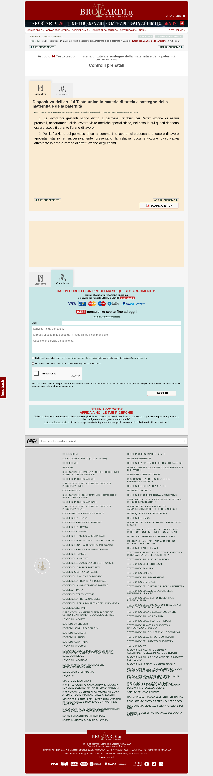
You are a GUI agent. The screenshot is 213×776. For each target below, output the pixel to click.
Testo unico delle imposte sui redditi (150, 637)
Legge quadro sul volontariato (147, 513)
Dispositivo (40, 283)
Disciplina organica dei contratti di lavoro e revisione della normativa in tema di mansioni (90, 686)
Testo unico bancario (140, 568)
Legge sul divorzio (74, 646)
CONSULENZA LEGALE (169, 36)
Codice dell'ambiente (75, 558)
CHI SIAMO (146, 36)
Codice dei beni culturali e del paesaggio (88, 540)
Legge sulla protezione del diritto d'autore (154, 463)
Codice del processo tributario (82, 522)
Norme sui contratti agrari (144, 474)
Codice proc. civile (57, 30)
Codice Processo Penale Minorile (83, 513)
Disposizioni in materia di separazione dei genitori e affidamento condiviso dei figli (88, 613)
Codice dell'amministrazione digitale (85, 585)
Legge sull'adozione (75, 660)
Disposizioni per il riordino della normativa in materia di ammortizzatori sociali (90, 710)
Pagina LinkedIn (161, 763)
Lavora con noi (106, 757)
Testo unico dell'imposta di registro (150, 641)
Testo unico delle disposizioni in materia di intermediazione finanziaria (154, 606)
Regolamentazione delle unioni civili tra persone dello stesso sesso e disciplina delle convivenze (87, 653)
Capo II (145, 41)
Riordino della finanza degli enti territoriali (155, 697)
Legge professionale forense (146, 454)
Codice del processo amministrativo (85, 549)
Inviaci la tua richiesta (55, 422)
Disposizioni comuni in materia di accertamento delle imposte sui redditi (152, 651)
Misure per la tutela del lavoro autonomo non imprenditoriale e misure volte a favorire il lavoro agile (91, 702)
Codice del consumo (74, 531)
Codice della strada (75, 518)
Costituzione (127, 30)
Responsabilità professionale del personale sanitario (148, 480)
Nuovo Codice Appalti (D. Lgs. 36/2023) (84, 458)
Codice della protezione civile (81, 599)
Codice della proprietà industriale (84, 581)
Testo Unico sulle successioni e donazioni (153, 632)
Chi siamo (134, 753)
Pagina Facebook (146, 763)
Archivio (144, 753)
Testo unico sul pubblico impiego (148, 559)
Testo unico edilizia (139, 573)
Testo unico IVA (136, 646)
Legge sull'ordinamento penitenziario (151, 536)
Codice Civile (34, 30)
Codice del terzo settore (78, 594)
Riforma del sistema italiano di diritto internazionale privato (151, 542)
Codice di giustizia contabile (80, 572)
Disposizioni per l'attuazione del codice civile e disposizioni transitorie (91, 473)
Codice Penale (80, 30)
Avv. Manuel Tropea (116, 746)
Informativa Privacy (105, 753)
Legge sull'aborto (73, 619)
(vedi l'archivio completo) (107, 316)
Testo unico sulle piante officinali (149, 621)
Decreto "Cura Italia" (75, 642)
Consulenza (62, 94)
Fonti (43, 41)
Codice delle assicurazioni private (84, 536)
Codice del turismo (74, 554)
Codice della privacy (75, 527)
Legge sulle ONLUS (138, 518)
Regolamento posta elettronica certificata (154, 701)
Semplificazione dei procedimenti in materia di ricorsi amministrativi (154, 500)
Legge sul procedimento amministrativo (152, 495)
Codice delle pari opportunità (81, 567)
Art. (43, 47)
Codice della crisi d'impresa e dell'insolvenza (90, 603)
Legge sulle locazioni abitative (146, 486)
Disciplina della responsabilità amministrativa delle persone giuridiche (152, 507)
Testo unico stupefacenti (143, 582)
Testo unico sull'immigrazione (146, 577)
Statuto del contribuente (143, 692)
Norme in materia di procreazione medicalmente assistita (83, 666)
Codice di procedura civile (78, 479)
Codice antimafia (72, 590)
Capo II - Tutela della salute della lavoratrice (120, 112)
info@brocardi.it (88, 753)
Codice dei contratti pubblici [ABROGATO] (87, 545)
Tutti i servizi (176, 30)
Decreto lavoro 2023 (75, 624)
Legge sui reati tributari (142, 548)
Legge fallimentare (139, 458)
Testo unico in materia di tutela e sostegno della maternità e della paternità (84, 41)
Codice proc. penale (104, 30)
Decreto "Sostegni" (74, 633)
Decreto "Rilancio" (73, 637)
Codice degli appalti (74, 608)
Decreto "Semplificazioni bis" (80, 628)
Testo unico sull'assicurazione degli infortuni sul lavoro (150, 592)
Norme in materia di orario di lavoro (85, 720)
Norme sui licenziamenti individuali (84, 716)
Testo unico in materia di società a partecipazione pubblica (148, 626)
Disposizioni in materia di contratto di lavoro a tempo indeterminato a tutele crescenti (90, 693)
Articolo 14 (175, 41)
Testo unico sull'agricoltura (145, 616)
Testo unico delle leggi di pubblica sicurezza (155, 586)
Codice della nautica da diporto (82, 576)
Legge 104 (68, 676)
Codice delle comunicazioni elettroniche (88, 563)
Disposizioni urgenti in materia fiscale (151, 664)
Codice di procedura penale (79, 502)
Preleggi (68, 467)
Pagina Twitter (154, 763)
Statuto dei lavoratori (76, 681)
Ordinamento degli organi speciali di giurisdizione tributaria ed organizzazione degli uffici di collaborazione (153, 685)
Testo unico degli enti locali (145, 564)
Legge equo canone (139, 490)
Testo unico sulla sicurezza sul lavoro (151, 612)
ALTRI (141, 30)
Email (34, 323)
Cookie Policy (122, 753)
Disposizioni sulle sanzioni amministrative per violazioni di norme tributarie (153, 677)
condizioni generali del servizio (82, 358)
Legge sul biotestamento (78, 672)
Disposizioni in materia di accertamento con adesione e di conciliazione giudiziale (154, 670)
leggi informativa (139, 358)
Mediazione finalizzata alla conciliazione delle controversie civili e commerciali (152, 530)
